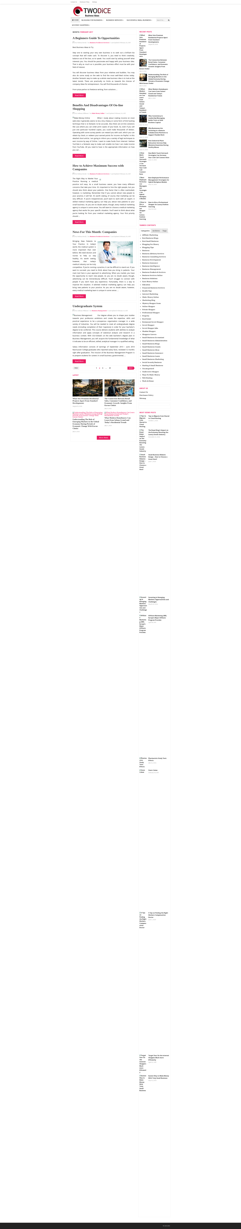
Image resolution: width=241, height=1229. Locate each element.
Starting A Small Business (152, 365)
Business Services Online (152, 275)
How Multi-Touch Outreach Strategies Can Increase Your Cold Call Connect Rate (158, 155)
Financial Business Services (153, 288)
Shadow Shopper (149, 331)
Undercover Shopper (150, 372)
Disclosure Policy (84, 2)
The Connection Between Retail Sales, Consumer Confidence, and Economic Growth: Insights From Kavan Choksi (153, 64)
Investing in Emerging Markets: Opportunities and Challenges (158, 600)
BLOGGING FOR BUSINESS (92, 20)
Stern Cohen (152, 770)
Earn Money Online (150, 282)
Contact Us (74, 2)
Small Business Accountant (153, 337)
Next (131, 368)
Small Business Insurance (152, 353)
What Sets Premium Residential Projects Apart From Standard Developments (86, 400)
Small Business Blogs (151, 344)
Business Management (99, 311)
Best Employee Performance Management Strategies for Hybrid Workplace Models (158, 180)
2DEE (168, 1226)
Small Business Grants (151, 347)
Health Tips (147, 291)
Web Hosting (147, 378)
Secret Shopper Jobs (150, 328)
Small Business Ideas (150, 350)
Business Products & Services (99, 42)
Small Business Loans (151, 356)
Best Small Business (150, 241)
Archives (156, 231)
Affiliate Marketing (150, 235)
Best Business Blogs (150, 238)
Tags (165, 231)
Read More (79, 95)
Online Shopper (148, 306)
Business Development (151, 260)
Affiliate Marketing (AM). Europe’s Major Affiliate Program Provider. (157, 618)
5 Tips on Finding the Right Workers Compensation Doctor (158, 915)
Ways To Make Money (151, 375)
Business (145, 250)
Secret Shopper (148, 325)
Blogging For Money (150, 244)
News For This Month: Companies (95, 232)
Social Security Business (152, 362)
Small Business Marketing (153, 359)
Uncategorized (148, 369)
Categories (145, 231)
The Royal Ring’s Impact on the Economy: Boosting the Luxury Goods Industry (158, 432)
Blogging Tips (148, 247)
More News (103, 438)
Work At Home (148, 381)
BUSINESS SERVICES (114, 20)
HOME (76, 20)
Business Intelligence (151, 266)
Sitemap (94, 2)
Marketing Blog (148, 300)
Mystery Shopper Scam (151, 303)
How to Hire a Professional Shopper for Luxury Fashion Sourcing (158, 204)
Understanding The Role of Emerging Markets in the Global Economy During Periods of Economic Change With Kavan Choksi (86, 423)
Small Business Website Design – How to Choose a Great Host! (157, 457)
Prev (76, 368)
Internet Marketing (150, 294)
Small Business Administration (154, 341)
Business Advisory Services (153, 254)
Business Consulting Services (154, 257)
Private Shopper (148, 309)
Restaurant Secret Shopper (153, 322)
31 (110, 368)
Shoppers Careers (149, 334)
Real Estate (146, 319)
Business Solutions (149, 278)
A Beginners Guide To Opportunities (96, 38)
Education (146, 285)
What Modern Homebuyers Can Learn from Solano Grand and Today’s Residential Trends (117, 420)
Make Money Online (98, 113)
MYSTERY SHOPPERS (80, 25)
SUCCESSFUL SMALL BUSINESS (139, 20)
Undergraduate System (87, 306)
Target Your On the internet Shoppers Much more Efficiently (158, 1058)
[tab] (145, 230)
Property (145, 316)
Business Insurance (150, 263)
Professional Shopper (151, 313)
